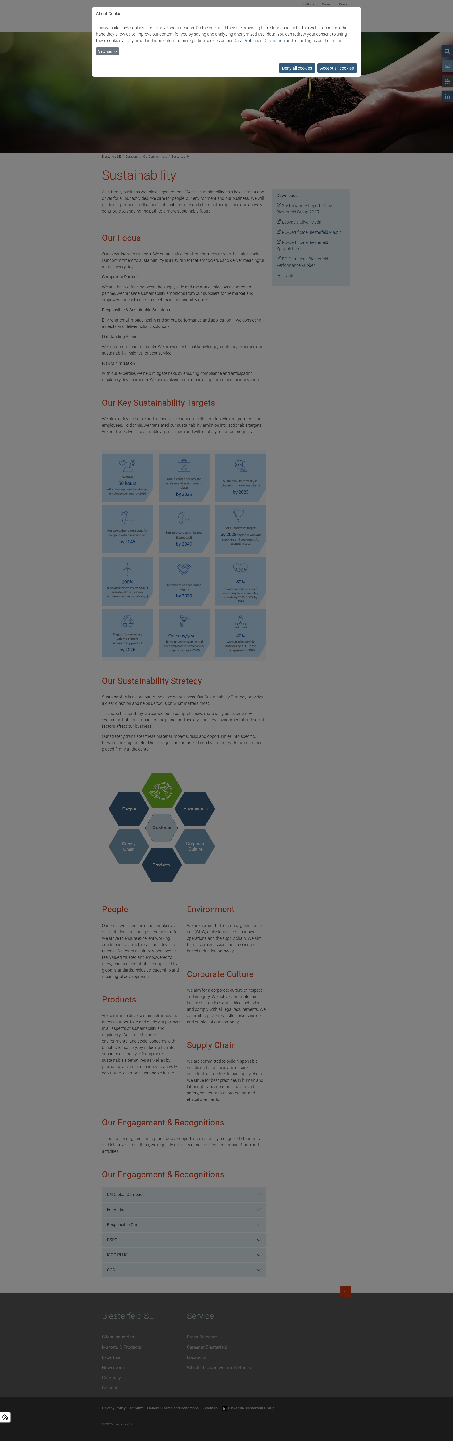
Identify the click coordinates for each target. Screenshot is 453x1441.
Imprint (337, 40)
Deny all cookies (297, 68)
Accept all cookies (337, 68)
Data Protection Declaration (259, 40)
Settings (105, 51)
